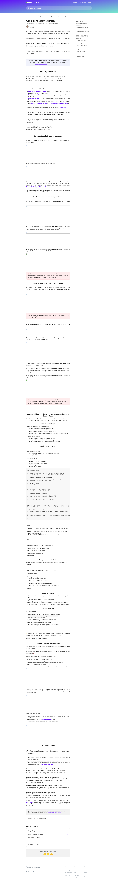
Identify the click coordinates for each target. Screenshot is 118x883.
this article (63, 107)
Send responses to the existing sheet (83, 32)
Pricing (85, 872)
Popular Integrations (50, 16)
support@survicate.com (54, 812)
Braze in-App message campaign (59, 103)
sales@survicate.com (41, 64)
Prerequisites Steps (81, 40)
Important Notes (81, 49)
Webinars (76, 875)
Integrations (29, 802)
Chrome (28, 187)
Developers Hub (82, 2)
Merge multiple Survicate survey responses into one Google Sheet (82, 37)
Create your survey (80, 21)
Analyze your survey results (82, 53)
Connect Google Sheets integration (81, 24)
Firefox (33, 187)
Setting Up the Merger (82, 43)
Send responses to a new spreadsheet (82, 28)
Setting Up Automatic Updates (82, 46)
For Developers (68, 872)
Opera (37, 187)
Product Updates (78, 870)
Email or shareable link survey (37, 91)
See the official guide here (46, 764)
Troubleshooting (81, 51)
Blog (75, 872)
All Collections (29, 16)
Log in (89, 2)
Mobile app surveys (33, 98)
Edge (40, 187)
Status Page (67, 870)
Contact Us (67, 875)
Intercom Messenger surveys (39, 103)
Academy (75, 2)
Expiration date (46, 719)
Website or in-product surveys (36, 95)
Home (85, 870)
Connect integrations (39, 16)
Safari (45, 187)
